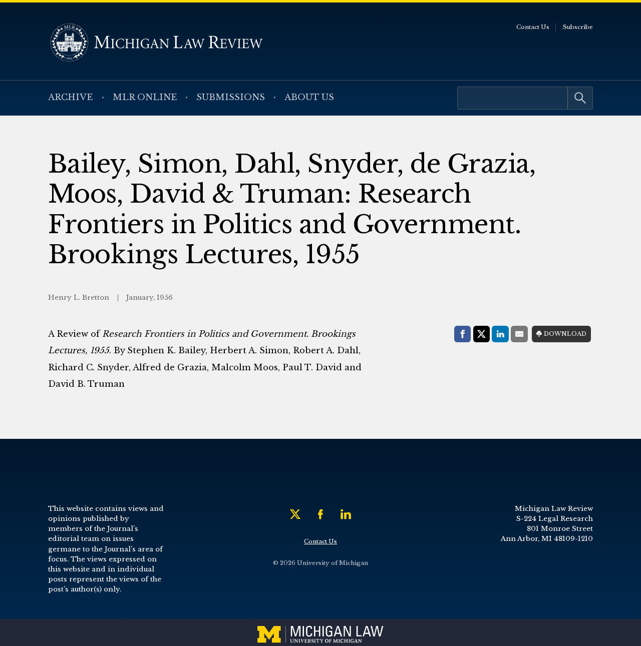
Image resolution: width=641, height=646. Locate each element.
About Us (309, 97)
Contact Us (532, 27)
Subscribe (577, 27)
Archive (70, 97)
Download (565, 333)
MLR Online (145, 97)
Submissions (230, 97)
